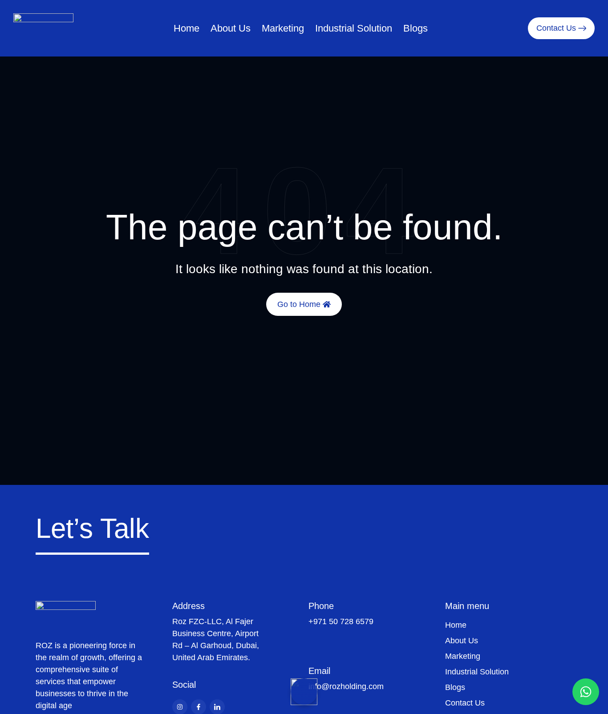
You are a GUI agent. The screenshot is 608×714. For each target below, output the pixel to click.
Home (186, 28)
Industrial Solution (353, 28)
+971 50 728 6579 (340, 621)
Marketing (283, 28)
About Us (231, 28)
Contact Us (465, 702)
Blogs (415, 28)
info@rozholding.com (346, 686)
